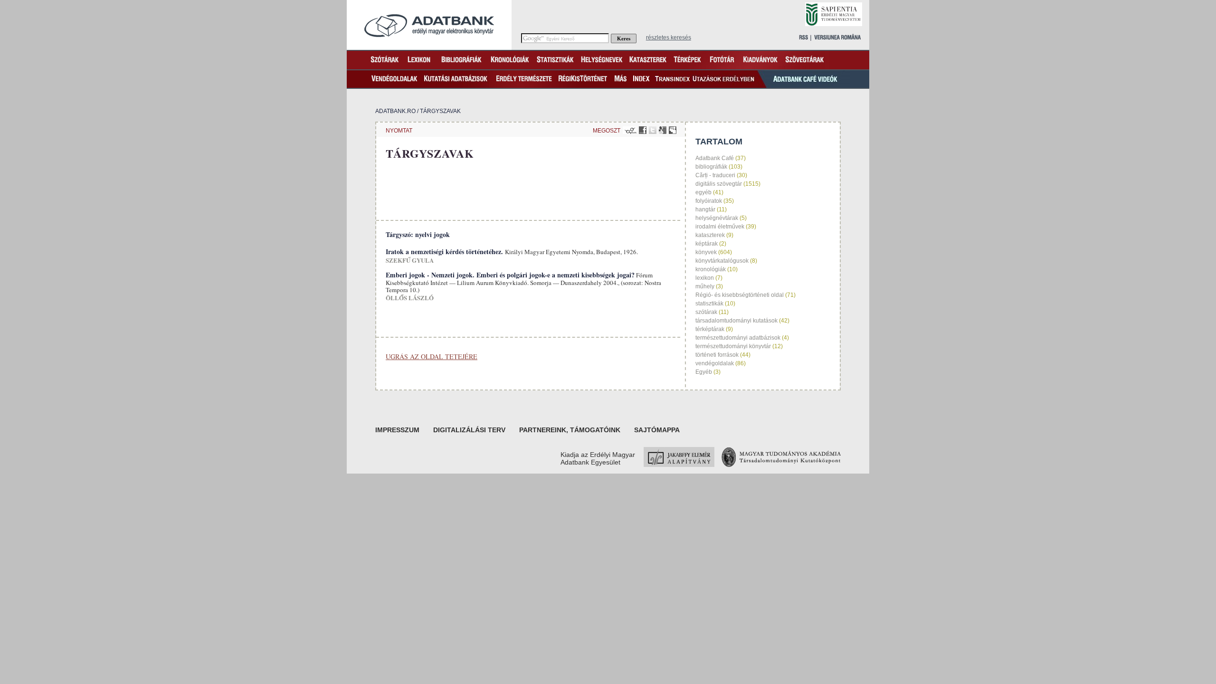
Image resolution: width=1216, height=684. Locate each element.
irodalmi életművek (719, 226)
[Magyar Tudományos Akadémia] (781, 464)
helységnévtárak (716, 218)
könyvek (706, 252)
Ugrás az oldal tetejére (431, 356)
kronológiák (710, 269)
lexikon (704, 278)
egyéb (703, 192)
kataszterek (710, 235)
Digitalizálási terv (469, 430)
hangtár (705, 209)
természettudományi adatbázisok (737, 337)
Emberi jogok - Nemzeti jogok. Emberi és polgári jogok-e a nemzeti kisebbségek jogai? (510, 275)
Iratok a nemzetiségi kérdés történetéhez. (445, 251)
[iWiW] (629, 130)
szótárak (706, 312)
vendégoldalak (714, 363)
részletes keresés (668, 37)
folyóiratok (708, 201)
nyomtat (399, 130)
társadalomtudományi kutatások (736, 320)
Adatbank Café (714, 158)
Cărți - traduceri (715, 175)
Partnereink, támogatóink (569, 430)
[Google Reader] (662, 130)
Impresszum (397, 430)
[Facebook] (642, 130)
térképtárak (709, 329)
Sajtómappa (657, 430)
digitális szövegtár (718, 183)
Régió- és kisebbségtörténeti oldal (739, 295)
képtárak (706, 243)
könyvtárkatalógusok (722, 260)
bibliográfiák (711, 166)
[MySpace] (672, 130)
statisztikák (709, 303)
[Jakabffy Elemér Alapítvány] (679, 464)
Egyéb (703, 372)
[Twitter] (652, 130)
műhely (704, 286)
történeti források (717, 355)
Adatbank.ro (395, 111)
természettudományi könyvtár (733, 346)
